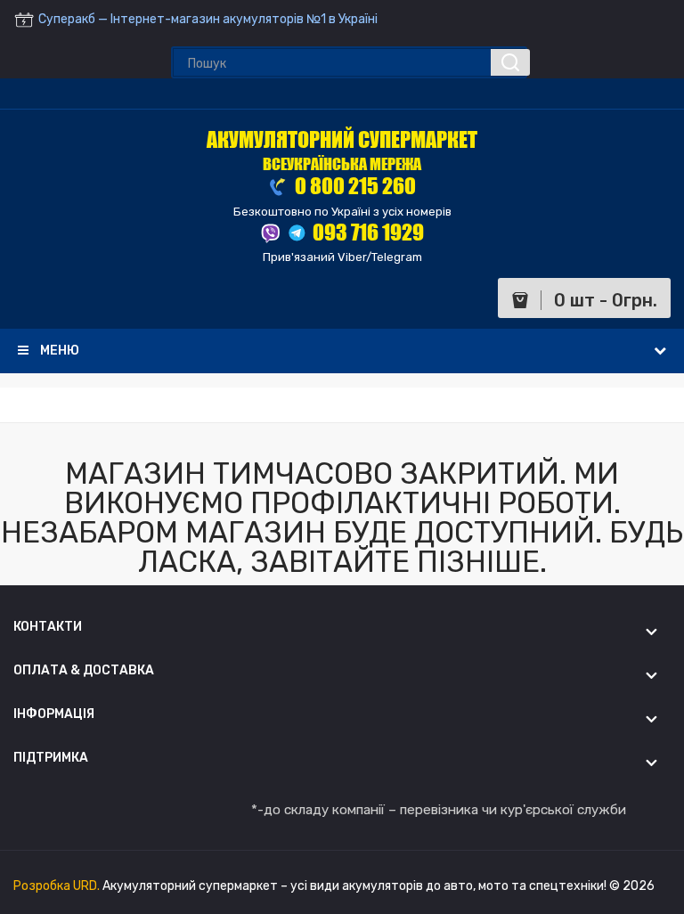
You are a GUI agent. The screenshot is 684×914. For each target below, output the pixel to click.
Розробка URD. (57, 886)
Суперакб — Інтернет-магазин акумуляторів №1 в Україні (207, 19)
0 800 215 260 (353, 186)
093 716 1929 (368, 232)
